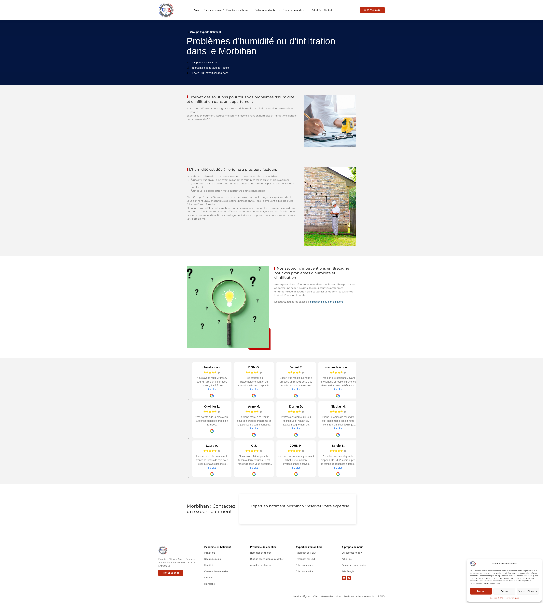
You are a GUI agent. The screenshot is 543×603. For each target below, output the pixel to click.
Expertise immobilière (294, 10)
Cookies (493, 598)
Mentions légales (512, 598)
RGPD (500, 598)
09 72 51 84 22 (373, 10)
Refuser (504, 591)
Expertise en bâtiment (237, 10)
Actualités (316, 10)
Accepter (481, 591)
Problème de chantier (265, 10)
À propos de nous (352, 547)
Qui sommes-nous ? (214, 10)
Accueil (197, 10)
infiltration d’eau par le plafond (326, 301)
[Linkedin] (344, 578)
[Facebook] (349, 578)
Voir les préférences (528, 591)
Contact (328, 10)
